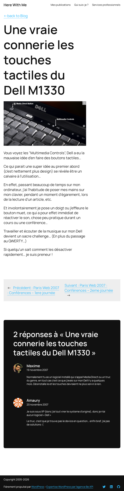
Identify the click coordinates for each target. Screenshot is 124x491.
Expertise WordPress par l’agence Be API (69, 486)
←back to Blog (16, 15)
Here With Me (15, 4)
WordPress (37, 486)
